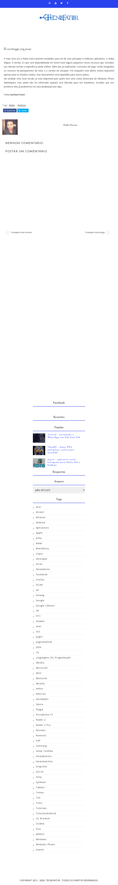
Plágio (39, 709)
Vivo (38, 828)
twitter (24, 111)
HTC (38, 615)
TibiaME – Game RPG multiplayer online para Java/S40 (60, 450)
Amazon (41, 517)
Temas (40, 792)
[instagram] (49, 3)
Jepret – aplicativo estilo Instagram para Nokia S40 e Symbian (63, 462)
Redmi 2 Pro (43, 725)
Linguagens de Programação (53, 657)
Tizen (39, 802)
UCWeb (40, 823)
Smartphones (44, 756)
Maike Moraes (70, 125)
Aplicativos (42, 527)
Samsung (41, 745)
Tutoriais (41, 808)
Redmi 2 (41, 719)
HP (37, 610)
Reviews (41, 730)
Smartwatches (44, 761)
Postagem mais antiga (95, 232)
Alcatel (40, 512)
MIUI (39, 673)
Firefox (40, 579)
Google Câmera (45, 605)
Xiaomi (40, 849)
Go (37, 589)
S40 (38, 740)
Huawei (40, 621)
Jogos (39, 636)
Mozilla (40, 683)
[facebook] (67, 3)
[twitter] (61, 3)
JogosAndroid (44, 641)
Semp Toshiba (44, 750)
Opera (39, 704)
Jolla (38, 647)
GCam (39, 584)
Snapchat (41, 766)
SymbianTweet (17, 94)
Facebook (42, 574)
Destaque (41, 558)
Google (40, 600)
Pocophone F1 (44, 714)
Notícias (21, 105)
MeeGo (40, 662)
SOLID (40, 771)
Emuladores (43, 569)
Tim (38, 797)
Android (40, 522)
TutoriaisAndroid (46, 813)
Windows (41, 839)
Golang (40, 595)
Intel (38, 626)
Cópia (39, 553)
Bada (39, 543)
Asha (39, 538)
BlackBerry (42, 548)
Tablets (40, 787)
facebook (10, 111)
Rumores (41, 735)
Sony (39, 776)
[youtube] (55, 3)
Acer (38, 506)
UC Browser (43, 818)
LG (37, 652)
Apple (39, 532)
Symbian (41, 782)
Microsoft (42, 667)
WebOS (40, 834)
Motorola (41, 678)
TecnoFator (53, 880)
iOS (38, 631)
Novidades (42, 699)
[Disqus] (59, 280)
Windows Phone (45, 844)
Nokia (12, 105)
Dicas (39, 563)
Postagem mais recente (21, 232)
